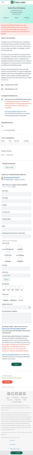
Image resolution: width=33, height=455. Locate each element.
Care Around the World (16, 401)
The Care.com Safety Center (10, 354)
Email (3, 226)
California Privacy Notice (15, 448)
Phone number (6, 219)
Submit (16, 364)
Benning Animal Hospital (12, 177)
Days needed (5, 284)
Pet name (4, 265)
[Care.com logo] (17, 2)
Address (4, 205)
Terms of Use (6, 328)
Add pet (6, 279)
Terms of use (12, 440)
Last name (5, 198)
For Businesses (24, 397)
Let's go (7, 382)
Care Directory (15, 397)
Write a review (10, 167)
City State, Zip (6, 212)
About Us (8, 397)
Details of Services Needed (9, 241)
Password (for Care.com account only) (13, 233)
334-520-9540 (16, 14)
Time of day (5, 294)
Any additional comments (9, 311)
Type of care (5, 243)
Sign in (14, 186)
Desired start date (7, 304)
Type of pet (5, 272)
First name (5, 191)
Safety (24, 399)
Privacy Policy (16, 328)
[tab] (16, 240)
